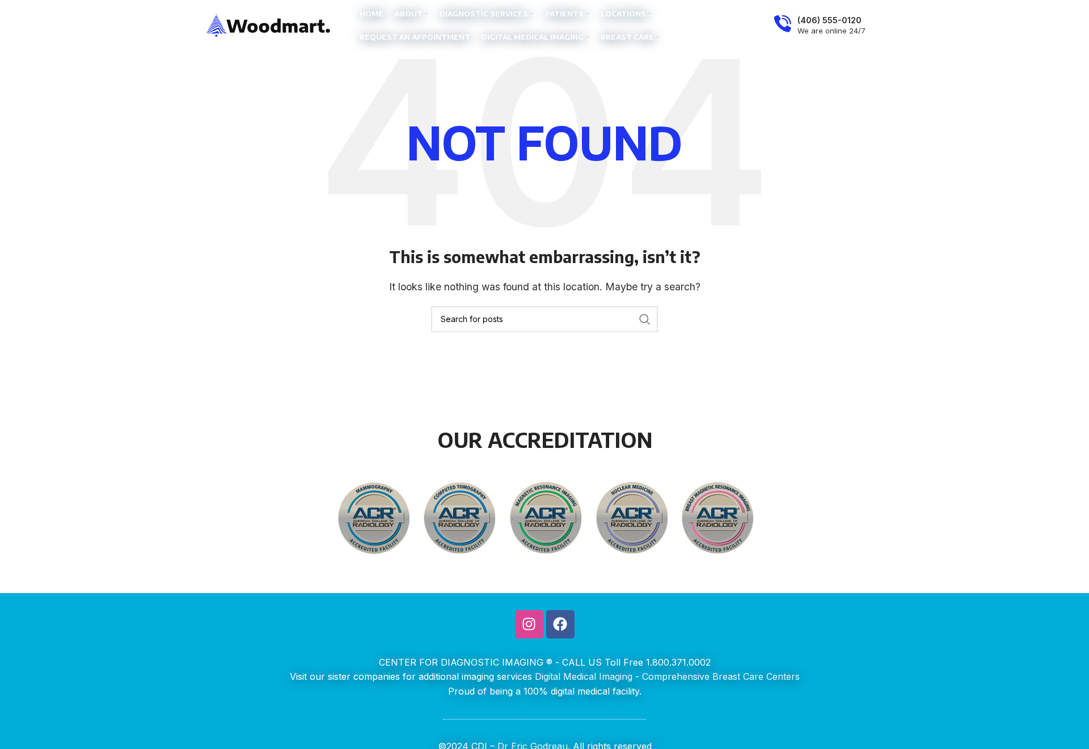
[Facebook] (560, 624)
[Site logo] (268, 24)
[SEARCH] (645, 319)
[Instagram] (529, 624)
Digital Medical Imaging (583, 676)
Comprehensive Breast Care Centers (721, 676)
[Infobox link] (820, 25)
